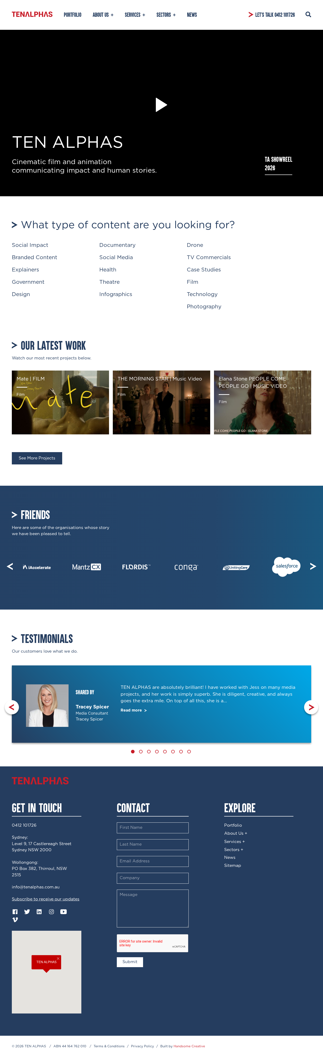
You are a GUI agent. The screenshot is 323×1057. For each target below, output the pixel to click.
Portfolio (233, 825)
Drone (195, 245)
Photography (204, 307)
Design (21, 294)
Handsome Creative (189, 1046)
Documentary (117, 245)
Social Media (116, 257)
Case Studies (204, 270)
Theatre (109, 282)
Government (28, 282)
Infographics (115, 294)
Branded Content (34, 257)
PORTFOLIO (72, 15)
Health (107, 270)
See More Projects (37, 458)
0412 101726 (24, 825)
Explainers (25, 270)
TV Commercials (209, 257)
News (230, 858)
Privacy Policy (142, 1046)
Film (192, 282)
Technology (202, 294)
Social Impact (30, 245)
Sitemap (232, 866)
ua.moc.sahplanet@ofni (36, 887)
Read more (132, 710)
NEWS (192, 15)
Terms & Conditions (109, 1046)
